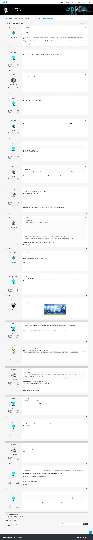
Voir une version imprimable (14, 524)
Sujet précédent (10, 514)
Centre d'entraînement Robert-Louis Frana (23, 18)
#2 (85, 52)
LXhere (13, 143)
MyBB (20, 537)
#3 (85, 74)
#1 (85, 27)
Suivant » (15, 520)
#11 (85, 276)
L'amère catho (37, 18)
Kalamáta (13, 300)
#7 (85, 166)
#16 (85, 398)
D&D (11, 537)
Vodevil (13, 468)
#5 (85, 120)
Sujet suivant (16, 514)
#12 (85, 299)
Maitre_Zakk (13, 252)
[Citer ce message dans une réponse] (86, 48)
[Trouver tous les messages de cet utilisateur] (9, 48)
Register (83, 2)
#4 (85, 98)
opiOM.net (5, 2)
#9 (85, 217)
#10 (85, 252)
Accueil (61, 2)
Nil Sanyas (13, 189)
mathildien (13, 345)
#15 (85, 369)
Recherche (77, 2)
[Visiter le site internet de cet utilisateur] (7, 48)
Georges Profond (13, 27)
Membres (67, 2)
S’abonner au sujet (12, 525)
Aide (72, 2)
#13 (85, 323)
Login (88, 2)
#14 (85, 345)
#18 (85, 444)
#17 (85, 420)
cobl (14, 74)
